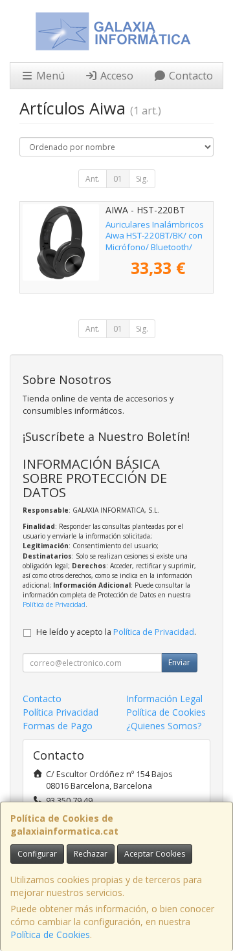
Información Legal (164, 698)
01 (117, 178)
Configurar (37, 853)
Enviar (179, 662)
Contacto (189, 76)
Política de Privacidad (54, 604)
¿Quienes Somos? (163, 726)
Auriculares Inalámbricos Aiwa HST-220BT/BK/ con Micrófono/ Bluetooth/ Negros (154, 241)
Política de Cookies (50, 934)
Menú (49, 76)
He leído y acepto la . (116, 631)
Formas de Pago (58, 726)
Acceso (115, 76)
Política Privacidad (60, 712)
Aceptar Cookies (154, 853)
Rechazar (90, 853)
